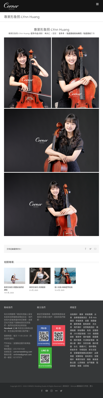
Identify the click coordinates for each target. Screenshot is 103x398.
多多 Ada (93, 317)
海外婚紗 (77, 327)
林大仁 (47, 33)
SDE (89, 333)
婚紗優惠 (87, 336)
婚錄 (89, 359)
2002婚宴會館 (80, 333)
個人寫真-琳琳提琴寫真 (64, 287)
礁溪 (72, 320)
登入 (91, 386)
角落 (89, 330)
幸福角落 (79, 320)
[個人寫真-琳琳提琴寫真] (65, 275)
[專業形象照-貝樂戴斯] (39, 275)
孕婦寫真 (83, 349)
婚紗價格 (92, 346)
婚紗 (79, 343)
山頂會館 (81, 362)
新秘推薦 (89, 314)
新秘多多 (74, 349)
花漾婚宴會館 (88, 340)
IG (16, 328)
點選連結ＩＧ (89, 33)
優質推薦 (77, 324)
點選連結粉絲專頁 (74, 33)
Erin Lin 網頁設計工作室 (79, 386)
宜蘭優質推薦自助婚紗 (83, 353)
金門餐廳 (90, 362)
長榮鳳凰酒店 (88, 327)
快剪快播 (87, 343)
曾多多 (61, 33)
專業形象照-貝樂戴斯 (37, 287)
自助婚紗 (74, 314)
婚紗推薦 (77, 340)
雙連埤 (78, 336)
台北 (76, 346)
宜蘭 (87, 320)
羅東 (81, 314)
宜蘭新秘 (79, 356)
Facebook (8, 328)
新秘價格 (81, 330)
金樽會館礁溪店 (80, 317)
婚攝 (79, 365)
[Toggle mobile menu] (97, 4)
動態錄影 (87, 324)
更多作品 (34, 33)
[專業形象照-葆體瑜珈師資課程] (14, 275)
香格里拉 (89, 356)
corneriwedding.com (22, 351)
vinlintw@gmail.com (22, 354)
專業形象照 (80, 359)
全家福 (86, 365)
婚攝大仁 (83, 346)
